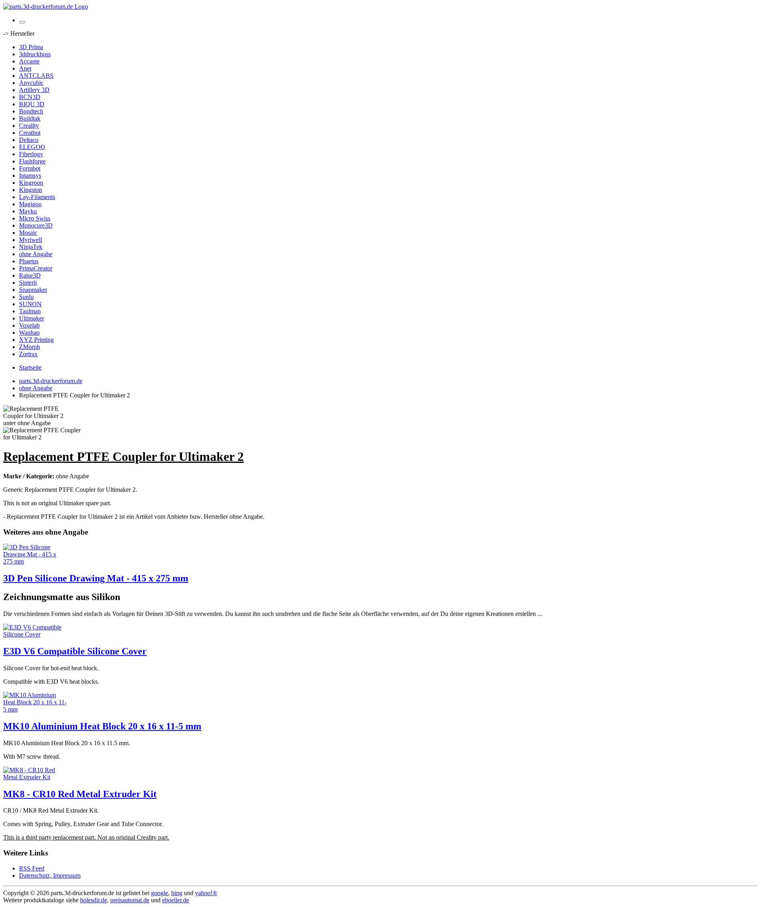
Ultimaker (31, 318)
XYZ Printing (36, 339)
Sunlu (26, 296)
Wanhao (29, 332)
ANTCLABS (36, 75)
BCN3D (29, 97)
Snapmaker (33, 289)
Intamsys (30, 175)
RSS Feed (31, 868)
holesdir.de (93, 900)
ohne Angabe (35, 254)
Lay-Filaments (37, 197)
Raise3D (30, 275)
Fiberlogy (31, 154)
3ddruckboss (35, 54)
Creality (29, 125)
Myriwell (30, 239)
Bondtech (31, 111)
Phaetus (28, 261)
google (159, 893)
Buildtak (29, 118)
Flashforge (32, 161)
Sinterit (28, 282)
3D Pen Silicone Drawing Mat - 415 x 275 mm (95, 578)
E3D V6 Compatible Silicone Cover (75, 651)
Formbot (29, 168)
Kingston (30, 189)
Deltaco (28, 139)
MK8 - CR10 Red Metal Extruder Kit (80, 794)
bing (176, 893)
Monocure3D (36, 225)
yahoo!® (206, 893)
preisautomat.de (129, 900)
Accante (29, 61)
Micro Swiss (34, 218)
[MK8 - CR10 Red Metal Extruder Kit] (35, 777)
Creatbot (29, 132)
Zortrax (28, 354)
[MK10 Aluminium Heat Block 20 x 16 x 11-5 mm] (35, 709)
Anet (25, 68)
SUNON (30, 304)
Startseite (30, 367)
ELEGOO (32, 147)
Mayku (28, 211)
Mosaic (28, 232)
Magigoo (30, 204)
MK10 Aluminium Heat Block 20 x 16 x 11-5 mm (102, 726)
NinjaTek (30, 247)
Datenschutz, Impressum (49, 875)
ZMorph (29, 346)
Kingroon (31, 182)
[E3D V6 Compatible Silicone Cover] (35, 634)
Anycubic (31, 82)
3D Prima (31, 47)
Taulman (30, 311)
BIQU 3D (31, 104)
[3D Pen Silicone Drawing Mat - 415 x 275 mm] (35, 561)
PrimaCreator (35, 268)
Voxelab (29, 325)
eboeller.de (175, 900)
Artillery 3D (34, 89)
